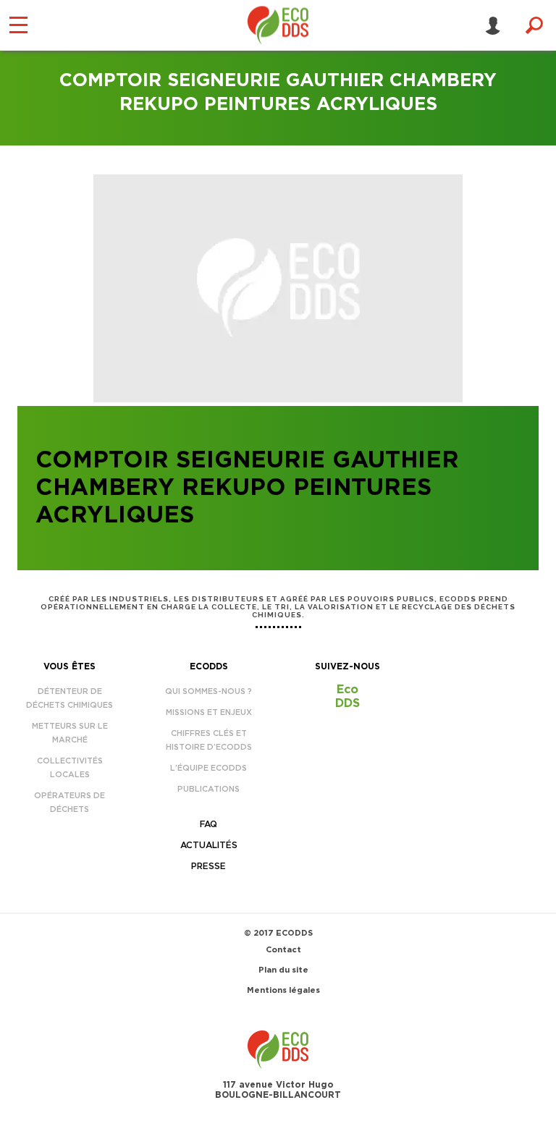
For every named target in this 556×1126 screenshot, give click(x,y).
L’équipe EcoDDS (208, 768)
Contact (283, 950)
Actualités (208, 845)
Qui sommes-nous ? (208, 691)
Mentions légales (283, 990)
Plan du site (283, 970)
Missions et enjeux (209, 712)
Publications (208, 789)
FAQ (208, 824)
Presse (208, 866)
